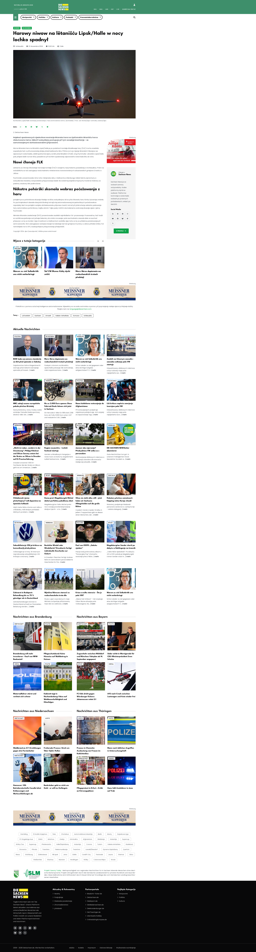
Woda (113, 860)
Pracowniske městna (89, 17)
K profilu (120, 231)
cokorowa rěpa (100, 860)
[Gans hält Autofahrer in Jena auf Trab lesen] (121, 770)
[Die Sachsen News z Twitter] (25, 933)
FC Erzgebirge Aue (26, 839)
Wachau (50, 860)
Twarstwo (76, 849)
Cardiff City (86, 854)
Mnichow (51, 839)
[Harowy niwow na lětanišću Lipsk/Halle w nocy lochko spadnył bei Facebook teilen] (26, 127)
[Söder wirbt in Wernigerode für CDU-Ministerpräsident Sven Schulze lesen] (121, 636)
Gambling (24, 834)
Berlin (100, 834)
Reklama (17, 248)
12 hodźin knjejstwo (40, 834)
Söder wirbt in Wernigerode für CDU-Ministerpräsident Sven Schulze (120, 656)
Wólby (86, 860)
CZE (117, 9)
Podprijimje (58, 897)
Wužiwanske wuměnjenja (126, 948)
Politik (47, 624)
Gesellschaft (83, 758)
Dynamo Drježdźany (110, 849)
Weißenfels (37, 860)
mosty (109, 834)
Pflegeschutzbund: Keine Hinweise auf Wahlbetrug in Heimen (56, 656)
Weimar (121, 854)
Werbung (80, 336)
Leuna (110, 854)
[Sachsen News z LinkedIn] (123, 214)
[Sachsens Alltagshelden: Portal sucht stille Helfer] (90, 484)
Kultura (55, 17)
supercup (32, 844)
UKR (106, 9)
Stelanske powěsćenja (63, 901)
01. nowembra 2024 (36, 46)
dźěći (40, 839)
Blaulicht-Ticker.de (94, 894)
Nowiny (17, 28)
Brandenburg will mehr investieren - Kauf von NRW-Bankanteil (25, 656)
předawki (58, 908)
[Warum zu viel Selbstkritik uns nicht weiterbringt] (27, 257)
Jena (65, 854)
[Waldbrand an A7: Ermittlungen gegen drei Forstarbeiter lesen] (27, 730)
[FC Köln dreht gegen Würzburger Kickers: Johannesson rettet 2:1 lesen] (91, 676)
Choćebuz (65, 834)
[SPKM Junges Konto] (121, 151)
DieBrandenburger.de (95, 908)
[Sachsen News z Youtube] (113, 219)
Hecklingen (74, 860)
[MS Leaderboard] (74, 293)
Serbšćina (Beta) (129, 9)
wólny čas (20, 844)
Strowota (22, 849)
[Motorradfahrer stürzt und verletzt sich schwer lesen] (27, 676)
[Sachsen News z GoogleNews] (113, 214)
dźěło (74, 854)
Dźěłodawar (42, 854)
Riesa (18, 854)
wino (131, 854)
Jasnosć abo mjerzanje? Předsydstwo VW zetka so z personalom (87, 451)
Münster (62, 860)
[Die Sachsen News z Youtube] (30, 928)
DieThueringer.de (93, 912)
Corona (89, 844)
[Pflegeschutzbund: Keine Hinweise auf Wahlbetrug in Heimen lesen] (58, 636)
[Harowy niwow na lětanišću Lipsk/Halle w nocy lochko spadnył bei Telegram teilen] (48, 127)
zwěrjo (62, 839)
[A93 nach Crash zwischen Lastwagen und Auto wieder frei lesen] (121, 676)
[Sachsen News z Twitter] (113, 223)
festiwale (99, 854)
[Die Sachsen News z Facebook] (35, 928)
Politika (42, 17)
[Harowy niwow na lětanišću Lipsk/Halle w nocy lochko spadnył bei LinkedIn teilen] (31, 127)
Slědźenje (101, 839)
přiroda (34, 849)
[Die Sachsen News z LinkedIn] (20, 928)
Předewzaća (46, 844)
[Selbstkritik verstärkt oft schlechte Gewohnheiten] (90, 345)
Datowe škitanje (106, 948)
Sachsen (38, 316)
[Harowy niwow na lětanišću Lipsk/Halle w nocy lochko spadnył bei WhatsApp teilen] (20, 127)
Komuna (76, 316)
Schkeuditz (19, 46)
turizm (99, 844)
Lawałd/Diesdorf (92, 849)
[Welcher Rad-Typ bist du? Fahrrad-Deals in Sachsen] (58, 390)
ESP (112, 9)
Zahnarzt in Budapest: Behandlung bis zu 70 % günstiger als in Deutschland (25, 595)
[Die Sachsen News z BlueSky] (15, 933)
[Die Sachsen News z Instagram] (25, 928)
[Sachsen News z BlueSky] (123, 219)
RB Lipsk (55, 854)
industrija (113, 839)
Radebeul (129, 844)
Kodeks (81, 948)
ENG (101, 9)
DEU (95, 9)
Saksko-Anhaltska (62, 316)
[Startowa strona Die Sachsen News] (15, 928)
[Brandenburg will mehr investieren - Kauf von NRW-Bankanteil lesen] (27, 636)
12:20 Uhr (51, 46)
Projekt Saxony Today (53, 870)
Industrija (77, 844)
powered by (20, 9)
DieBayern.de (92, 901)
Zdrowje (111, 475)
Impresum (92, 948)
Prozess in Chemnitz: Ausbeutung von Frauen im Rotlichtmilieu (88, 751)
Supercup (125, 839)
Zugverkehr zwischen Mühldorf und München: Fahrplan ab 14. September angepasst (90, 656)
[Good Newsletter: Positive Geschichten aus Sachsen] (121, 434)
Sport (16, 381)
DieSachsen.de (93, 897)
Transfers (45, 849)
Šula (54, 834)
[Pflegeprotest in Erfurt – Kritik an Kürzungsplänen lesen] (91, 770)
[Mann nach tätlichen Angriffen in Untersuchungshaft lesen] (121, 730)
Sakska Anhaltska (114, 844)
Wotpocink (27, 17)
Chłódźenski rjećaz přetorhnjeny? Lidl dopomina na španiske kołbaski (27, 501)
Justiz (47, 718)
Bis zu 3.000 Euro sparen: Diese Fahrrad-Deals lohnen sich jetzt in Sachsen (58, 406)
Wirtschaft (19, 624)
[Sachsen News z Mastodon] (128, 219)
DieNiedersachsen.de (95, 905)
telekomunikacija (61, 849)
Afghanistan (87, 839)
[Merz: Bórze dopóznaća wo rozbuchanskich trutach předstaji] (90, 257)
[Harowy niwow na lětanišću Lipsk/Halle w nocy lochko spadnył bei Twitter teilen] (42, 127)
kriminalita (74, 839)
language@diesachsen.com (80, 309)
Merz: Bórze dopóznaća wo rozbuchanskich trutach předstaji (88, 274)
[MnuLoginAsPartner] (134, 4)
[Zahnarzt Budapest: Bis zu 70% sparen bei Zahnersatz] (27, 579)
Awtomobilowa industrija (83, 834)
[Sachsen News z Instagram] (128, 214)
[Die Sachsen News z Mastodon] (20, 933)
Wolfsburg (29, 854)
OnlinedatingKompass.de (97, 920)
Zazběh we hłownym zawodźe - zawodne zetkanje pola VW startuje (120, 362)
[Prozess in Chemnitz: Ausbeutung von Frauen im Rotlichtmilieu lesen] (91, 730)
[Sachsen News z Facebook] (118, 219)
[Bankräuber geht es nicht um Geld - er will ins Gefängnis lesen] (58, 768)
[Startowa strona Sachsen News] (118, 214)
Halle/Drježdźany (62, 844)
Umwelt (48, 316)
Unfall (16, 664)
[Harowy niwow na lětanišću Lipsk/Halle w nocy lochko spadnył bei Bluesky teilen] (37, 127)
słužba (71, 948)
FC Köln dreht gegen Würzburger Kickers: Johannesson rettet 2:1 (86, 696)
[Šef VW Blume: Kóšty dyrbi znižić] (58, 257)
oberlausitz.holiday (94, 916)
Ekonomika (27, 28)
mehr (32, 370)
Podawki (69, 17)
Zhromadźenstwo (61, 905)
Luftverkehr (26, 316)
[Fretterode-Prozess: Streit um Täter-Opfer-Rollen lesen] (58, 730)
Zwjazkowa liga (122, 834)
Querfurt (126, 849)
